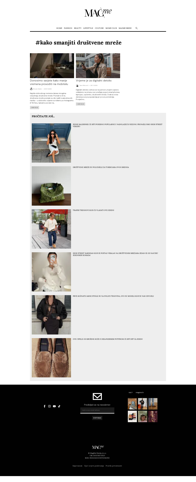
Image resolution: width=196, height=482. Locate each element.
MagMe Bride (125, 28)
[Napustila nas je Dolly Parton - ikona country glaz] (153, 416)
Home (59, 28)
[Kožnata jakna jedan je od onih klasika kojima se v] (142, 404)
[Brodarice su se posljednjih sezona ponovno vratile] (153, 404)
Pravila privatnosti (114, 466)
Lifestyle (88, 28)
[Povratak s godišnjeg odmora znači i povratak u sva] (132, 404)
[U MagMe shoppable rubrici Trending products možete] (132, 416)
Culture (99, 28)
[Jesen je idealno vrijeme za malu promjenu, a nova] (142, 416)
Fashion (68, 28)
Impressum (77, 466)
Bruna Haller (37, 89)
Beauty (77, 28)
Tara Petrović (83, 85)
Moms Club (111, 28)
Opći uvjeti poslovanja (94, 466)
